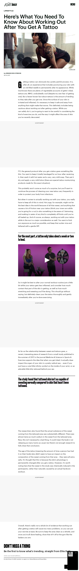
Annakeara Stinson (13, 73)
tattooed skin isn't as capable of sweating (43, 380)
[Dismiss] (75, 553)
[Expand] (69, 553)
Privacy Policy (43, 559)
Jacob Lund (72, 69)
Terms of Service (34, 559)
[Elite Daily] (10, 4)
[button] (46, 260)
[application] (46, 260)
